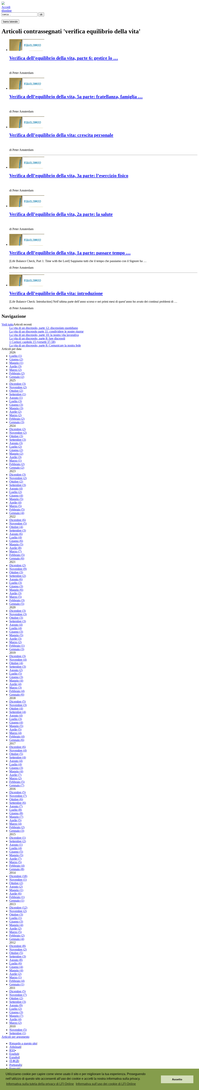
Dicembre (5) (17, 701)
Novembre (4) (18, 659)
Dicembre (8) (17, 946)
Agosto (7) (16, 806)
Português (15, 1065)
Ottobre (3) (16, 436)
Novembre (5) (18, 523)
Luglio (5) (15, 673)
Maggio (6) (16, 589)
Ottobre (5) (16, 754)
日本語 (14, 1061)
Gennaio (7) (16, 785)
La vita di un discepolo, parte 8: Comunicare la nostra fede (45, 345)
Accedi (6, 7)
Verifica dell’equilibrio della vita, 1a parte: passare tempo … (70, 252)
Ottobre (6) (16, 799)
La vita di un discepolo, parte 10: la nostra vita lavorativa (44, 335)
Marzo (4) (15, 733)
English (14, 1053)
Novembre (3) (18, 614)
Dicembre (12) (18, 907)
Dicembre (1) (17, 837)
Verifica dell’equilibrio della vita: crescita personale (61, 135)
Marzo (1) (15, 460)
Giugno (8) (16, 813)
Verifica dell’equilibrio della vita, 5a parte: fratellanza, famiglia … (76, 96)
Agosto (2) (16, 670)
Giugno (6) (16, 541)
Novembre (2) (18, 387)
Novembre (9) (18, 569)
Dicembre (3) (17, 383)
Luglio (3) (15, 401)
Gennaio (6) (16, 558)
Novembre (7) (18, 795)
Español (14, 1057)
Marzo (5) (15, 506)
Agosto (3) (16, 443)
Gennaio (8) (16, 869)
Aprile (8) (15, 548)
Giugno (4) (16, 495)
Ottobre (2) (16, 390)
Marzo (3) (15, 687)
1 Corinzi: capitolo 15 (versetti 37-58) (32, 342)
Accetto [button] (177, 1079)
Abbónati (15, 1046)
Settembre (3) (17, 439)
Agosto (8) (16, 960)
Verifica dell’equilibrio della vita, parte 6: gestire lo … (63, 58)
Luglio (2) (15, 446)
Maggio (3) (16, 408)
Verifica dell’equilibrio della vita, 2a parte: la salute (61, 214)
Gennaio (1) (16, 900)
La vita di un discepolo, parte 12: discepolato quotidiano (43, 328)
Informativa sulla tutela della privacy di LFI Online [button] (40, 1084)
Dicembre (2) (17, 429)
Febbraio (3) (16, 600)
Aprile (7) (15, 775)
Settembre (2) (17, 575)
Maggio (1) (16, 362)
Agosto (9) (16, 1005)
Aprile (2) (15, 411)
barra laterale (10, 21)
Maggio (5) (16, 499)
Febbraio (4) (16, 691)
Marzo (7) (15, 551)
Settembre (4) (17, 712)
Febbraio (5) (16, 509)
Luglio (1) (15, 356)
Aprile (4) (15, 502)
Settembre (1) (17, 394)
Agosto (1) (16, 397)
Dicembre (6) (17, 520)
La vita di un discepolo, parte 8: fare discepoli (37, 338)
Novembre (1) (18, 879)
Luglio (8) (15, 809)
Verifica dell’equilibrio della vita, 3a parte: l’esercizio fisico (68, 175)
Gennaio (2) (16, 376)
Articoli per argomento (15, 1036)
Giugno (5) (16, 851)
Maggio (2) (16, 453)
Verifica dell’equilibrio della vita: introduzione (56, 293)
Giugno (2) (16, 359)
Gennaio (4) (16, 513)
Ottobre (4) (16, 527)
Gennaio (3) (16, 422)
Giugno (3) (16, 404)
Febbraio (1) (16, 645)
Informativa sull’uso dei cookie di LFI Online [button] (106, 1084)
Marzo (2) (15, 369)
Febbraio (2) (16, 373)
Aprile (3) (15, 366)
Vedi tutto (7, 324)
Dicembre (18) (18, 876)
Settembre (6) (17, 802)
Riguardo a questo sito (23, 1043)
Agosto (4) (16, 488)
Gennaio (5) (16, 603)
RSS (12, 1050)
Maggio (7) (16, 816)
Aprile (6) (15, 893)
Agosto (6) (16, 534)
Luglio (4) (15, 537)
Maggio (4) (16, 680)
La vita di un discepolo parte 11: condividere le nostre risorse (46, 331)
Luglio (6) (15, 963)
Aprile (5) (15, 729)
